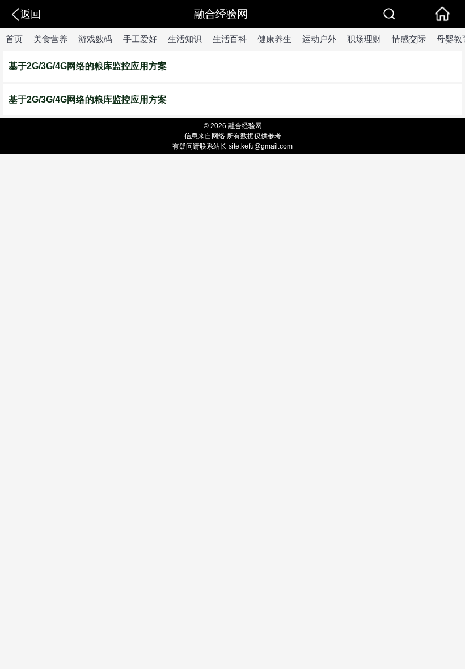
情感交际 (409, 39)
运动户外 (319, 39)
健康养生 (274, 39)
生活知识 (185, 39)
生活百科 (230, 39)
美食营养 (50, 39)
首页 (14, 39)
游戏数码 (95, 39)
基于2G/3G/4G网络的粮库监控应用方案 (88, 66)
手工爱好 (140, 39)
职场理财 (364, 39)
